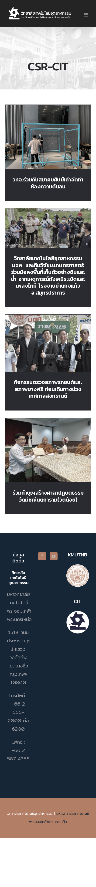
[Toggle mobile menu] (86, 14)
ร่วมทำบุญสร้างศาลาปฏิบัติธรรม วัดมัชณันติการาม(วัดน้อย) (48, 443)
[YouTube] (54, 556)
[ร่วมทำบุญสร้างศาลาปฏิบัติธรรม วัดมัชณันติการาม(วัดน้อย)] (48, 450)
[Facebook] (42, 556)
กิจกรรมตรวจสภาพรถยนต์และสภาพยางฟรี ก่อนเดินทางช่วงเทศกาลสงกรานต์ (48, 389)
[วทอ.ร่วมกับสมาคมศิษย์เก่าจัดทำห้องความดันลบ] (48, 137)
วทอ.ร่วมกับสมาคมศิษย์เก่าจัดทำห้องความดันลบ (48, 130)
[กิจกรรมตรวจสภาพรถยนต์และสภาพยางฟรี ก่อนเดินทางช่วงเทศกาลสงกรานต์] (48, 343)
